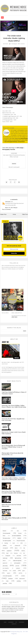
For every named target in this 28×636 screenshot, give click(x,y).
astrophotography (7, 540)
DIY (16, 622)
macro (4, 560)
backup (6, 543)
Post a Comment (6, 209)
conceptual (5, 548)
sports (8, 573)
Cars (18, 530)
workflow (5, 583)
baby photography (21, 540)
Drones (20, 533)
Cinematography (6, 533)
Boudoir (4, 530)
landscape (5, 558)
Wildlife (19, 538)
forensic (16, 553)
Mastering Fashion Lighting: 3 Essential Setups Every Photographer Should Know (14, 478)
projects (18, 568)
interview (19, 555)
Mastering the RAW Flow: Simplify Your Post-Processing (13, 419)
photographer (17, 563)
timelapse (10, 578)
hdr (24, 553)
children (4, 545)
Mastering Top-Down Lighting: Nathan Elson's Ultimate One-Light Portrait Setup (14, 406)
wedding (19, 581)
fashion (23, 550)
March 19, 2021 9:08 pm (11, 207)
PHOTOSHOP (21, 622)
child (21, 543)
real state (5, 570)
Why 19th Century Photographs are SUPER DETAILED (14, 518)
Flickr (4, 535)
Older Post (25, 214)
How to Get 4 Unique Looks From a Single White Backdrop (14, 432)
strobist (23, 575)
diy (24, 548)
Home (14, 214)
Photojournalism (6, 538)
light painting (18, 558)
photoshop (5, 565)
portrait (17, 565)
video (7, 581)
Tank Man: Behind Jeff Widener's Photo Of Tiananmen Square (14, 393)
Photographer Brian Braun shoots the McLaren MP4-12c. (12, 453)
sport (23, 570)
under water (22, 578)
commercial (17, 545)
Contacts (14, 623)
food (7, 553)
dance (16, 548)
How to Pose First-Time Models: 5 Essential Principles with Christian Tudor (13, 492)
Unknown (7, 201)
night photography (17, 560)
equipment (9, 550)
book (14, 543)
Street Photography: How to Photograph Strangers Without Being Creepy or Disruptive (13, 447)
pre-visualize (6, 568)
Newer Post (3, 214)
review (14, 570)
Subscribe (14, 253)
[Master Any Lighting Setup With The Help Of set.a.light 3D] (14, 26)
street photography (7, 575)
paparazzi (5, 563)
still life (20, 573)
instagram (7, 555)
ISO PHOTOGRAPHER (16, 535)
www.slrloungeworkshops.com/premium (14, 141)
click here (14, 317)
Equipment (10, 622)
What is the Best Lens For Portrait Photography (11, 505)
